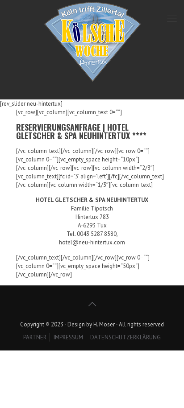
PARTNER (34, 337)
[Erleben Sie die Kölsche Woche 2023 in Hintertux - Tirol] (92, 47)
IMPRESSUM (68, 337)
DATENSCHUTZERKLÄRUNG (125, 337)
